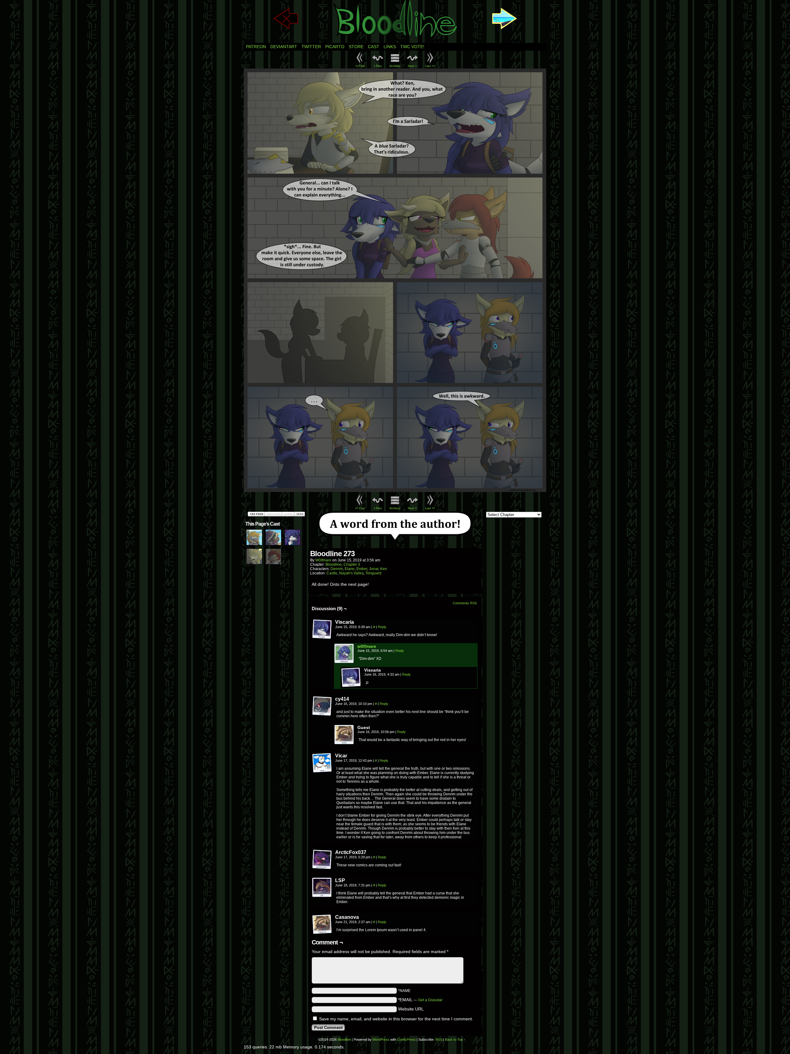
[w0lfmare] (344, 662)
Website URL (411, 1008)
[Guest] (344, 735)
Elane (350, 569)
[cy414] (322, 706)
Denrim (337, 569)
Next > (412, 66)
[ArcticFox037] (322, 859)
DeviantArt (283, 46)
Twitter (311, 46)
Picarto (334, 46)
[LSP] (322, 888)
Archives (395, 66)
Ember (361, 569)
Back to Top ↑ (455, 1039)
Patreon (256, 46)
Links (390, 46)
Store (356, 46)
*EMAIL (420, 999)
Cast (373, 46)
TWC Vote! (412, 46)
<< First (360, 66)
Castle (331, 573)
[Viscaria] (322, 629)
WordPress (380, 1039)
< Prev (378, 66)
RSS (438, 1039)
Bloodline (334, 564)
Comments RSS (465, 603)
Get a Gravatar (430, 1000)
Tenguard (373, 573)
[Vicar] (322, 763)
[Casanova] (322, 924)
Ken (383, 569)
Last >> (430, 66)
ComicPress (406, 1039)
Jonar (373, 569)
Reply (382, 627)
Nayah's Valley (351, 573)
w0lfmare (323, 560)
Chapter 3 (351, 564)
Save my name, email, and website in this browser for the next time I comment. (396, 1018)
